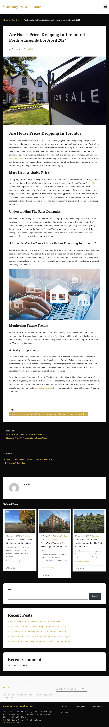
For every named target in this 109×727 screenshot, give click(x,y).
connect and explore (44, 388)
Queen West (59, 536)
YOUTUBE (63, 713)
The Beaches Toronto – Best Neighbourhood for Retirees (35, 621)
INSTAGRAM (80, 706)
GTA (93, 183)
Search (11, 589)
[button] (105, 6)
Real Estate (16, 20)
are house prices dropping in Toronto (27, 414)
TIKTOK (63, 706)
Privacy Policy (12, 723)
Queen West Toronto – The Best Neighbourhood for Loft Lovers (54, 546)
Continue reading (13, 561)
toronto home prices (78, 414)
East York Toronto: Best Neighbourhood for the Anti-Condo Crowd (88, 543)
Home (5, 20)
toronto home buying (56, 414)
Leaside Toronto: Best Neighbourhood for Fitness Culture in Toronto (40, 641)
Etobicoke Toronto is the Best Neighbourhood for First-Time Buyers (40, 636)
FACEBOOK (98, 706)
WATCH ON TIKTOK (70, 688)
